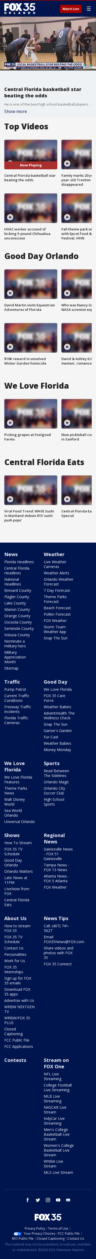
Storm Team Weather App (55, 629)
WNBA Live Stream (53, 1164)
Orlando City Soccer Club (54, 791)
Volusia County (17, 634)
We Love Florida (58, 689)
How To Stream (18, 842)
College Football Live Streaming (58, 1087)
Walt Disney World (14, 802)
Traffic (12, 682)
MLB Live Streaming (52, 1098)
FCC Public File (16, 1040)
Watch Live (70, 9)
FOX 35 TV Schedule (13, 851)
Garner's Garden (58, 730)
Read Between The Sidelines (56, 773)
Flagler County (16, 596)
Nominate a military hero (15, 643)
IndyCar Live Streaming (54, 1121)
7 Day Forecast (57, 590)
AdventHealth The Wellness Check (59, 715)
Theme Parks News (15, 791)
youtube (58, 1200)
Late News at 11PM (15, 880)
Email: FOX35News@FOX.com (64, 939)
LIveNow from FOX (16, 891)
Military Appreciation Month (15, 657)
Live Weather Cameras (55, 564)
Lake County (15, 603)
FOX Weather (55, 620)
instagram (48, 1200)
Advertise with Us (19, 1000)
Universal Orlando (19, 821)
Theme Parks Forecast (55, 599)
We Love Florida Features (18, 779)
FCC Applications (18, 1046)
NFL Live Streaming (52, 1076)
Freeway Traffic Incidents (17, 709)
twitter (38, 1200)
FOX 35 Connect (58, 963)
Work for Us (14, 960)
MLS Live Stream (58, 1172)
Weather (54, 554)
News (11, 554)
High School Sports (54, 802)
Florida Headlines (19, 561)
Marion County (17, 609)
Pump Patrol (15, 689)
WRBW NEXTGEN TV (19, 1009)
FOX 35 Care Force (54, 698)
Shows (11, 835)
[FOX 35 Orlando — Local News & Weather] (19, 8)
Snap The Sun (55, 637)
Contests (15, 1060)
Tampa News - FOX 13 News (56, 867)
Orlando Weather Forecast (58, 582)
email (68, 1200)
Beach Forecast (57, 607)
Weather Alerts (56, 572)
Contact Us (13, 948)
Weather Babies (57, 706)
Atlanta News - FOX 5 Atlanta (56, 878)
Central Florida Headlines (16, 570)
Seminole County (19, 628)
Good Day (55, 682)
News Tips (56, 918)
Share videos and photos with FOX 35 (58, 953)
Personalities (15, 954)
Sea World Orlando (13, 813)
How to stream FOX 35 (17, 928)
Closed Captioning (13, 1031)
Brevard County (17, 590)
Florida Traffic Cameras (16, 720)
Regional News (54, 838)
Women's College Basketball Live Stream (59, 1150)
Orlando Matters (18, 871)
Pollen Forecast (57, 614)
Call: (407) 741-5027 (56, 928)
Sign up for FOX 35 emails (17, 980)
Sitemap (11, 668)
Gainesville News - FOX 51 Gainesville (58, 854)
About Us (15, 918)
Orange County (17, 615)
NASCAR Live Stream (55, 1110)
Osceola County (18, 622)
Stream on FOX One (56, 1063)
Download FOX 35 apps (17, 992)
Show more (15, 111)
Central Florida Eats (16, 902)
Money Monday (57, 749)
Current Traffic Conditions (16, 698)
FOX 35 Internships (13, 969)
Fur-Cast (51, 736)
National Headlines (12, 582)
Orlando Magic (56, 781)
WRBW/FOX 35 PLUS (17, 1020)
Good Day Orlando (13, 862)
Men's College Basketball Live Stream (57, 1134)
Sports (51, 763)
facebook (27, 1200)
